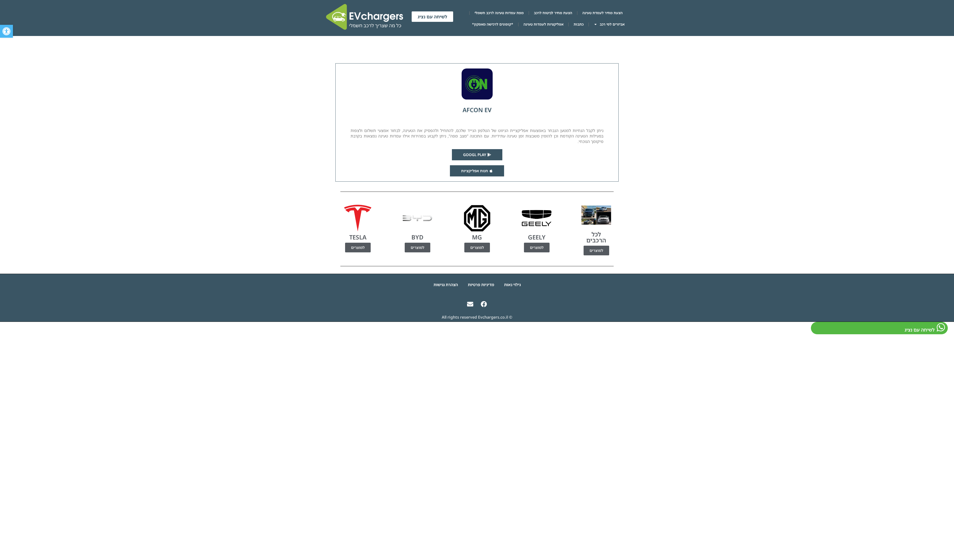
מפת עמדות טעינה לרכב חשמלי (499, 12)
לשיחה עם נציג (920, 330)
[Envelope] (470, 304)
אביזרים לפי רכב (612, 24)
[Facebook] (484, 304)
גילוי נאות (512, 284)
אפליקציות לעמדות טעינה (543, 24)
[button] (6, 31)
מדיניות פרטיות (481, 284)
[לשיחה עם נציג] (941, 327)
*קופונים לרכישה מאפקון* (492, 24)
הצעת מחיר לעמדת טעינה (602, 12)
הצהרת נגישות (446, 284)
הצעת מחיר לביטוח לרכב (553, 12)
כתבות (579, 24)
